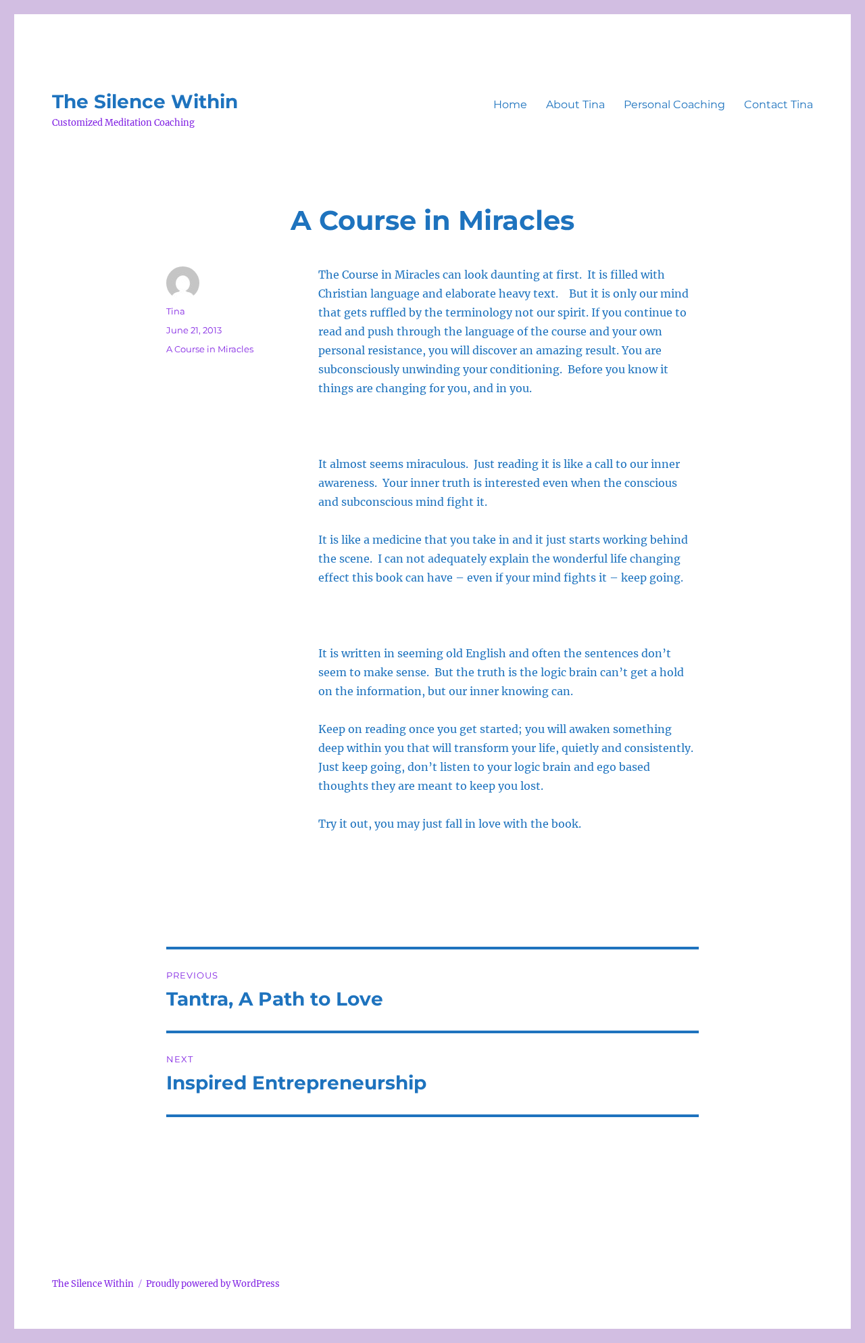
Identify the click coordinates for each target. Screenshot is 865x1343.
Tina (175, 311)
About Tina (575, 104)
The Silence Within (145, 101)
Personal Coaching (674, 104)
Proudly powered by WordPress (213, 1284)
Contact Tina (778, 104)
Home (510, 104)
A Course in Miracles (209, 349)
